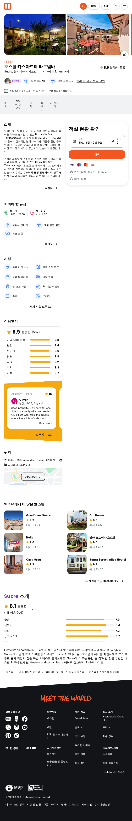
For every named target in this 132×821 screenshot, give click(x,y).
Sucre (8, 71)
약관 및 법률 (34, 804)
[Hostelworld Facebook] (25, 719)
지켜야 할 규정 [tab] (18, 104)
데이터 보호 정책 (15, 804)
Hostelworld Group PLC (114, 718)
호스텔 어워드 (82, 745)
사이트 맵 (87, 804)
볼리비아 (19, 71)
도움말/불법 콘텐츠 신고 (57, 763)
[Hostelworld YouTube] (25, 727)
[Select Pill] (83, 6)
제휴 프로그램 (110, 763)
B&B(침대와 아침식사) (57, 736)
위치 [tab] (30, 104)
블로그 (78, 727)
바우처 (54, 804)
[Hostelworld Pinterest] (8, 735)
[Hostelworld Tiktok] (16, 735)
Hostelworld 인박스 (114, 772)
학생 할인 (80, 763)
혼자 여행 (80, 754)
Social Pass (81, 718)
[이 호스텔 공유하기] (124, 54)
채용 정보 (108, 736)
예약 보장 (80, 736)
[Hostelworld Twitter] (8, 727)
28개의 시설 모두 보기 (90, 81)
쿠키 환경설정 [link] (102, 804)
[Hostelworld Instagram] (16, 727)
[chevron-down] (32, 609)
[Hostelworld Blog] (8, 719)
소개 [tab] (5, 104)
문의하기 (52, 754)
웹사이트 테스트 (70, 804)
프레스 (106, 727)
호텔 (49, 727)
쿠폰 (46, 804)
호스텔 (9, 61)
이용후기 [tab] (42, 104)
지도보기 (33, 71)
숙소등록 (107, 754)
